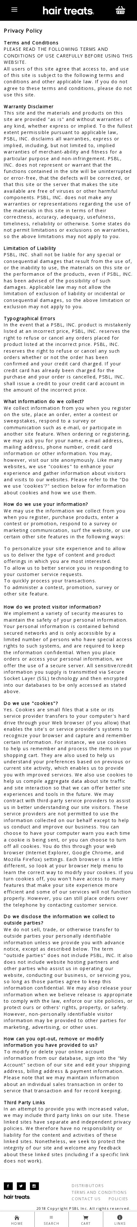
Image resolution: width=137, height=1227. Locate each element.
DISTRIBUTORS (88, 1185)
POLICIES (118, 1198)
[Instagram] (34, 1186)
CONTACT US (86, 1198)
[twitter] (21, 1186)
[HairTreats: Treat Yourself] (68, 10)
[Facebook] (8, 1186)
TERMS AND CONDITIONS (99, 1192)
